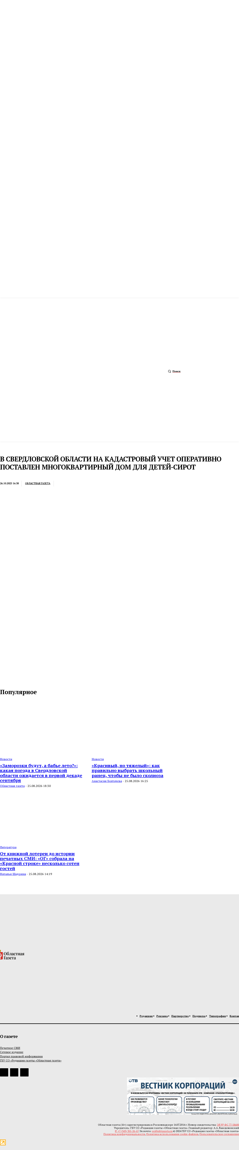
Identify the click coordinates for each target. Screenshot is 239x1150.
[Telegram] (90, 483)
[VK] (104, 483)
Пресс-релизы (10, 475)
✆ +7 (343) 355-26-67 (127, 1131)
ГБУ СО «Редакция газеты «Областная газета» (30, 1060)
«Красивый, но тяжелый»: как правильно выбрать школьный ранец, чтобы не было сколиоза (127, 770)
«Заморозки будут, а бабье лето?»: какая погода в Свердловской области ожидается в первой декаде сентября (41, 772)
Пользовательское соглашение (219, 1134)
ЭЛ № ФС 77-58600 (228, 1124)
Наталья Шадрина (13, 874)
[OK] (19, 680)
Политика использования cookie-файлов (172, 1134)
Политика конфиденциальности (124, 1134)
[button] (173, 371)
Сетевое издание (11, 1052)
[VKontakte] (11, 680)
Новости (6, 759)
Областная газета (37, 483)
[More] (117, 484)
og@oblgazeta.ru (162, 1131)
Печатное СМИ (10, 1048)
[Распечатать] (76, 483)
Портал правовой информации (21, 1056)
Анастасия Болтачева (107, 781)
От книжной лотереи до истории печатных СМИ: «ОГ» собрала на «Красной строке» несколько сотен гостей (39, 861)
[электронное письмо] (63, 483)
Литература (8, 847)
